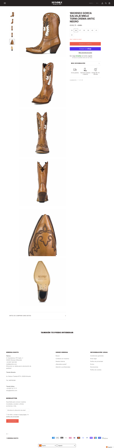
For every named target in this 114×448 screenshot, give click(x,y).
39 (88, 30)
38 (84, 30)
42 (72, 35)
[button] (110, 447)
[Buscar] (106, 3)
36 (76, 30)
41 (96, 30)
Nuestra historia (60, 361)
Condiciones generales (97, 356)
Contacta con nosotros (62, 358)
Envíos (92, 364)
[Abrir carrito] (109, 3)
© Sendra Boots (12, 438)
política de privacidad (12, 416)
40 (92, 30)
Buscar (58, 356)
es (97, 3)
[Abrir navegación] (5, 3)
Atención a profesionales (63, 367)
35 (72, 30)
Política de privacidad (96, 361)
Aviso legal (93, 358)
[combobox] (47, 445)
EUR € (91, 3)
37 (80, 30)
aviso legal (23, 414)
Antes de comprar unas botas (20, 315)
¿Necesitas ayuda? (61, 364)
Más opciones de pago (85, 52)
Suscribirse (12, 421)
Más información (78, 63)
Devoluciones (94, 367)
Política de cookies (95, 370)
